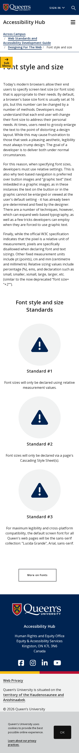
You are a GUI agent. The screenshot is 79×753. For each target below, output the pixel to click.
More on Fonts (37, 575)
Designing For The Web (25, 47)
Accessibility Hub (24, 21)
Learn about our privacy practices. (22, 742)
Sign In (55, 8)
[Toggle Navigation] (73, 22)
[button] (73, 7)
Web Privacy (13, 680)
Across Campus (14, 34)
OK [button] (62, 732)
